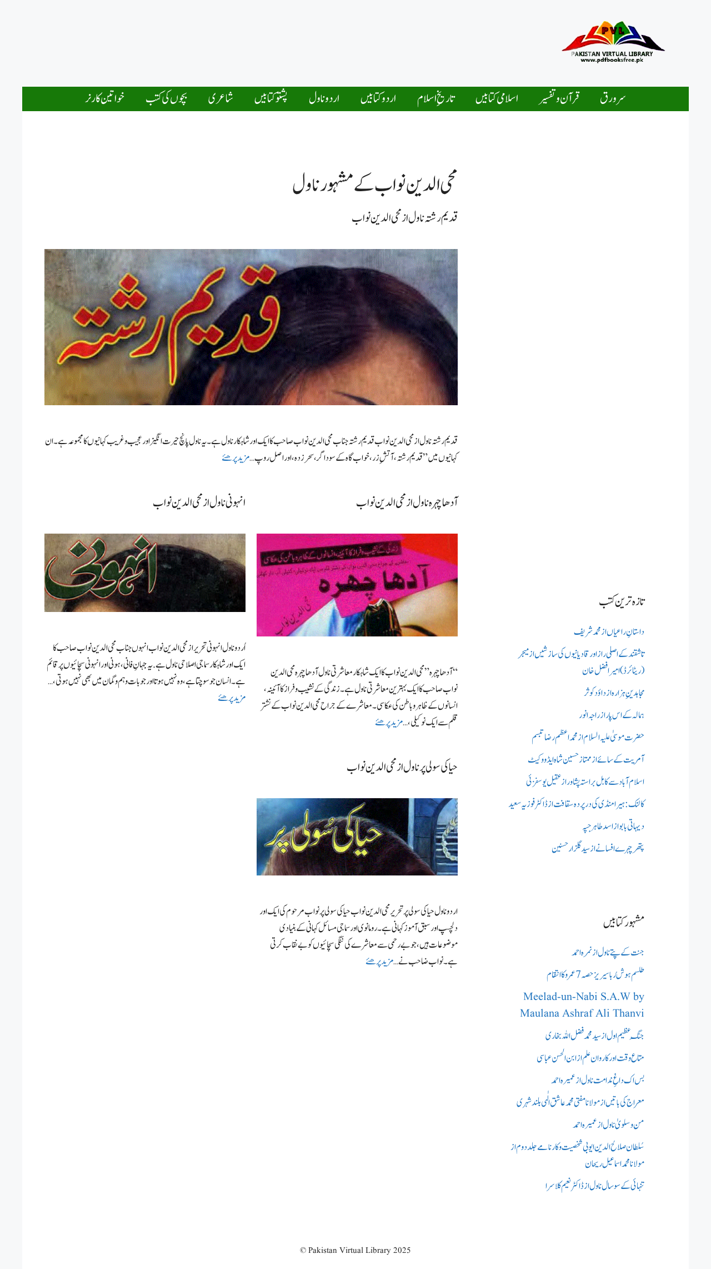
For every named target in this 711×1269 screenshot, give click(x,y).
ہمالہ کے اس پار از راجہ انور (611, 715)
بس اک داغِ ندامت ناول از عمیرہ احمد (597, 1080)
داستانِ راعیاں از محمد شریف (609, 632)
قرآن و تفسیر (559, 98)
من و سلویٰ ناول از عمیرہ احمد (608, 1125)
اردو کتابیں (378, 98)
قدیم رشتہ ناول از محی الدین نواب (405, 218)
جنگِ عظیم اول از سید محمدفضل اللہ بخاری (594, 1036)
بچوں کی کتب (166, 98)
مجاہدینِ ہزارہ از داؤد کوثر (614, 693)
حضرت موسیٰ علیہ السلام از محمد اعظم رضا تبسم (588, 737)
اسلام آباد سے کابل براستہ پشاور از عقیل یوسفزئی (585, 782)
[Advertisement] (324, 41)
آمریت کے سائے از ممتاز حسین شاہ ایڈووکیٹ (586, 760)
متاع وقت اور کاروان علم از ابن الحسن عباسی (590, 1058)
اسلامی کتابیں (496, 98)
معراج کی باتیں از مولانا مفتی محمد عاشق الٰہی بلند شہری (580, 1103)
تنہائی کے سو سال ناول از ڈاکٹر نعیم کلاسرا (594, 1186)
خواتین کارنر (104, 98)
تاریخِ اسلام (435, 98)
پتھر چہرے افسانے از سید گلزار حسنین (598, 849)
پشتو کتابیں (271, 98)
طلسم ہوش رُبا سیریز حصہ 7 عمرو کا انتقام (595, 975)
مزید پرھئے (235, 458)
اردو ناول (324, 98)
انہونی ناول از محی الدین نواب (199, 502)
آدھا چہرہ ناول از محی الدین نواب (407, 502)
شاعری (220, 98)
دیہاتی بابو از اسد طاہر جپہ (613, 826)
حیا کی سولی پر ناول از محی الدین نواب (402, 767)
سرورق (613, 98)
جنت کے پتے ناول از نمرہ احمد (608, 953)
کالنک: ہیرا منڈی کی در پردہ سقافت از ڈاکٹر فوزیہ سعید (576, 804)
